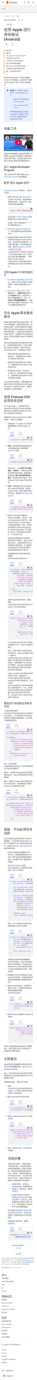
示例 (3, 1285)
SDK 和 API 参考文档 (8, 1281)
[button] (12, 433)
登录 (33, 2)
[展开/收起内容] (13, 50)
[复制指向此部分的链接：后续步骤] (22, 1158)
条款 (3, 1370)
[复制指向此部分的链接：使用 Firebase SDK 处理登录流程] (25, 401)
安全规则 (15, 1200)
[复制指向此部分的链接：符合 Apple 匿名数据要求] (12, 317)
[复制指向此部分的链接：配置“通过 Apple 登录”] (6, 186)
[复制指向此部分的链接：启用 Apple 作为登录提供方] (8, 275)
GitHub (4, 1291)
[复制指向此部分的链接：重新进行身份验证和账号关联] (11, 706)
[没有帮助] (22, 20)
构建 (18, 16)
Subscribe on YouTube (8, 1309)
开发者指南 (5, 1278)
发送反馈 (9, 24)
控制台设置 (23, 217)
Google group (6, 1327)
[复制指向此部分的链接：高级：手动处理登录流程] (12, 833)
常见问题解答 (6, 1337)
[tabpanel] (20, 439)
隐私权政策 (9, 1370)
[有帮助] (19, 20)
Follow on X (5, 1306)
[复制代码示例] (31, 437)
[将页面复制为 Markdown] (12, 44)
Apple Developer (12, 191)
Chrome (4, 1353)
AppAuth (25, 846)
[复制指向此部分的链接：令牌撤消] (19, 1059)
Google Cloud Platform (9, 1359)
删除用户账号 (17, 1148)
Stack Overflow (6, 1324)
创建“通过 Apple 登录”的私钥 (18, 229)
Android (4, 1350)
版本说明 (4, 1331)
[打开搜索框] (25, 2)
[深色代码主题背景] (31, 208)
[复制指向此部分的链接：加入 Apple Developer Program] (16, 170)
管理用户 (15, 1191)
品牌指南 (4, 1334)
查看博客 (4, 1300)
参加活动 (4, 1312)
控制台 (15, 291)
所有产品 (4, 1362)
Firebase (6, 16)
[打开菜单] (3, 2)
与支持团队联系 (6, 1321)
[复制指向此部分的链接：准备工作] (19, 129)
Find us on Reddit (7, 1303)
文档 (4, 8)
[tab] (12, 433)
